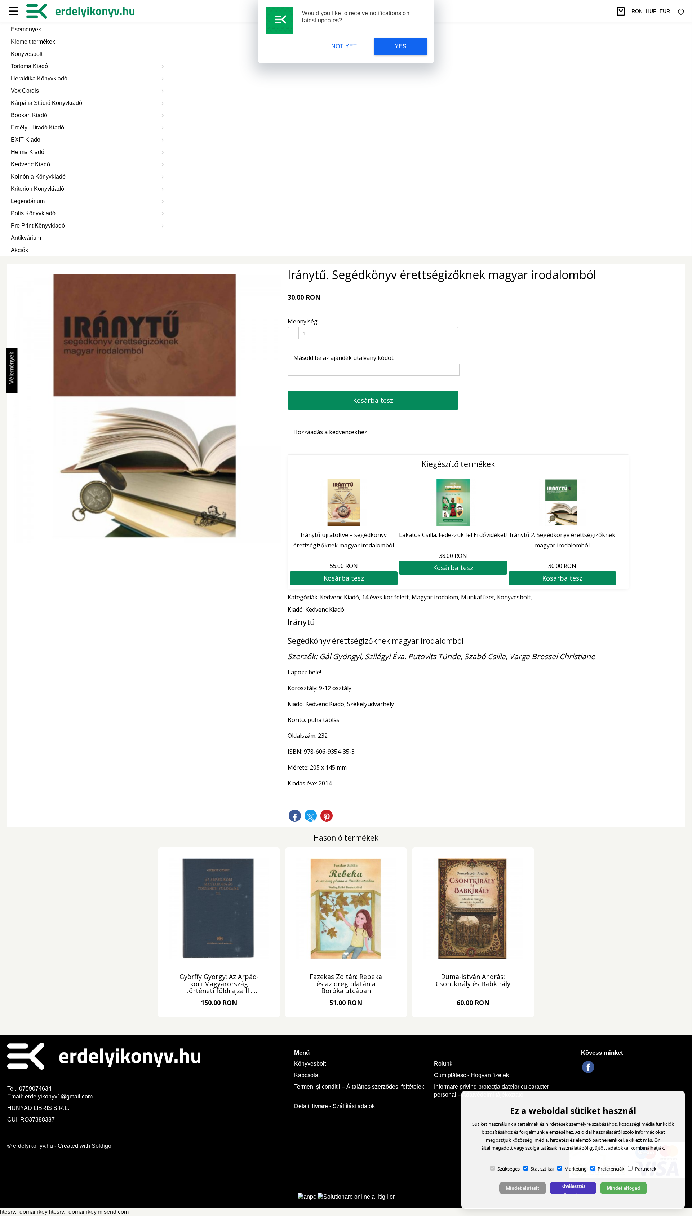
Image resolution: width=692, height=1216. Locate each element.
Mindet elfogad (623, 1188)
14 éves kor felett (385, 597)
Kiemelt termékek (33, 42)
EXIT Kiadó (25, 140)
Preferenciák (611, 1169)
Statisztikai (542, 1169)
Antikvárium (26, 238)
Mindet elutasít (522, 1188)
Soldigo (101, 1146)
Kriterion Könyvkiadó (37, 189)
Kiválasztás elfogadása (573, 1188)
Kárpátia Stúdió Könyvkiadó (46, 103)
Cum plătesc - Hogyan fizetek (471, 1075)
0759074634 (36, 1088)
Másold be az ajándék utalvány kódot (343, 358)
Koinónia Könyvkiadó (38, 176)
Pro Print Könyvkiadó (38, 226)
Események (26, 29)
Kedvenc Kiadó (30, 164)
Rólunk (443, 1064)
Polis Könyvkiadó (33, 213)
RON (637, 11)
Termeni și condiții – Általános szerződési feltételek (359, 1087)
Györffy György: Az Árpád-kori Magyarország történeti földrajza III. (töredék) (219, 984)
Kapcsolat (307, 1075)
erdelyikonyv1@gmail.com (59, 1096)
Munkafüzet (477, 597)
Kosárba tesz (373, 400)
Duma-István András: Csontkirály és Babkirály (473, 980)
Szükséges (508, 1169)
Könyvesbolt (27, 54)
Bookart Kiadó (29, 115)
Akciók (19, 250)
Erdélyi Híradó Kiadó (37, 127)
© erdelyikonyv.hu (30, 1146)
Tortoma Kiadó (29, 66)
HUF (651, 11)
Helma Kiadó (27, 152)
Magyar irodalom (435, 597)
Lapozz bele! (304, 672)
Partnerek (645, 1169)
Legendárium (28, 201)
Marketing (575, 1169)
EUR (665, 11)
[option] (147, 408)
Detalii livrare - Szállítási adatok (334, 1106)
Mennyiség (303, 321)
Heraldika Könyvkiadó (39, 78)
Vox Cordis (25, 91)
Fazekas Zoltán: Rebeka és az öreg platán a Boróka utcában (346, 984)
